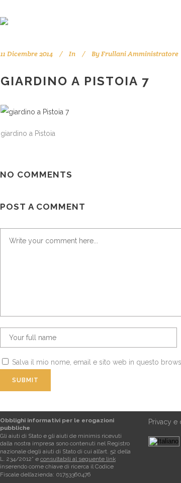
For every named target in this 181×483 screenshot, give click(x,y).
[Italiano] (163, 441)
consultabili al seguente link (78, 458)
